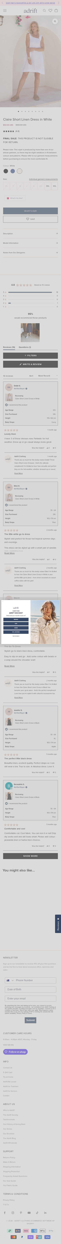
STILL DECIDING (16, 632)
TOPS (16, 624)
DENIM (16, 628)
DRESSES (16, 619)
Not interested (16, 636)
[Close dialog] (2, 601)
